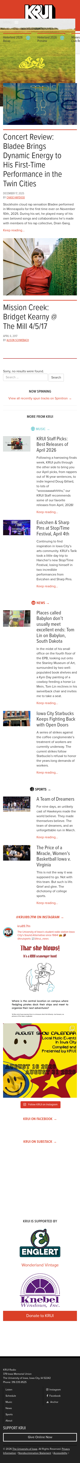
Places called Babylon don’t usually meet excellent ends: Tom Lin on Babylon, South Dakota (55, 627)
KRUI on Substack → (40, 1141)
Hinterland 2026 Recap (13, 39)
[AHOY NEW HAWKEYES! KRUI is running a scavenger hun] (40, 983)
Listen (9, 1389)
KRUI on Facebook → (40, 1119)
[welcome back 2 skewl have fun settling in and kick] (40, 1060)
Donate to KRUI (40, 1315)
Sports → (43, 789)
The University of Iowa (24, 1449)
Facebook (55, 1395)
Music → (43, 429)
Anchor (54, 1402)
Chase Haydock (16, 197)
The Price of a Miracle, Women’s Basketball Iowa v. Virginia (54, 856)
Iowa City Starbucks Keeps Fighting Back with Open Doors (56, 719)
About (9, 1420)
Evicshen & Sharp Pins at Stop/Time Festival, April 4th (53, 528)
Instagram (55, 1389)
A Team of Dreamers (55, 799)
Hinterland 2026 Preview (47, 39)
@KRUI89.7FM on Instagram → (40, 917)
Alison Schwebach (18, 340)
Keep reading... (14, 230)
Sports (9, 1414)
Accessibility (60, 1453)
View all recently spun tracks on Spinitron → (40, 398)
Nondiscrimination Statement (34, 1453)
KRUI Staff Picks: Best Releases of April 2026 (52, 445)
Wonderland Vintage (40, 1265)
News (9, 1408)
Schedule (11, 1395)
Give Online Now (40, 1437)
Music (9, 1402)
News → (43, 603)
